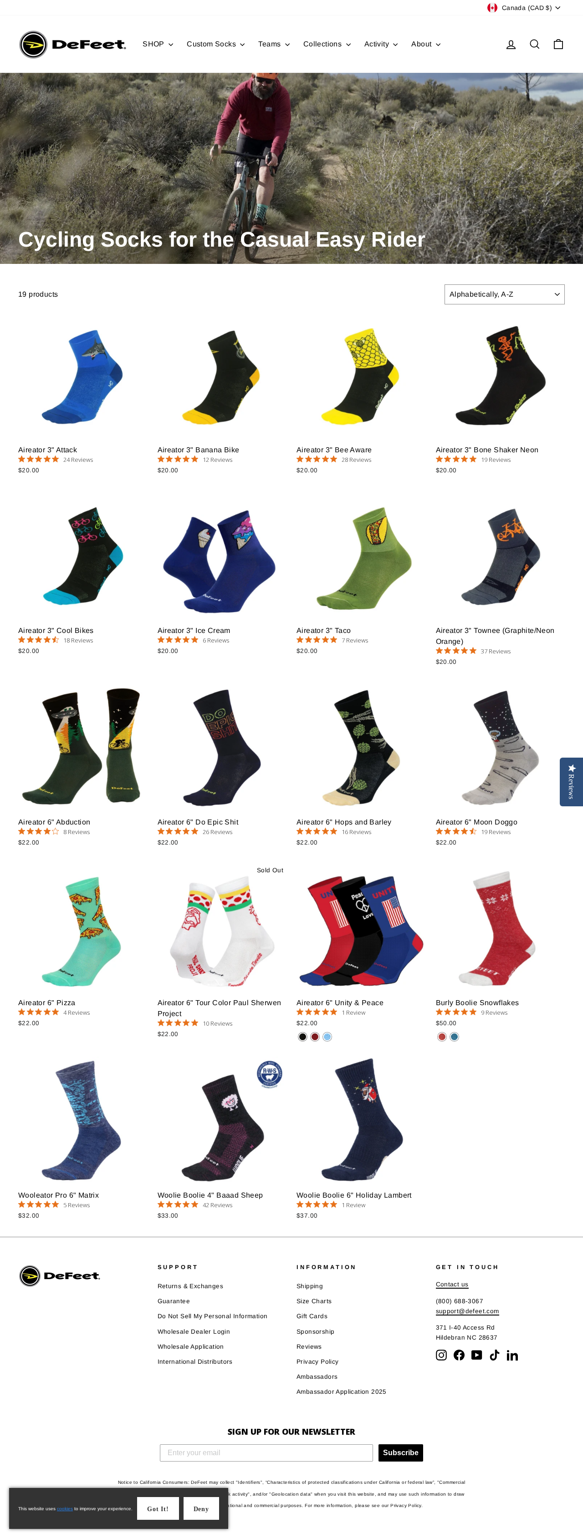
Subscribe (401, 1453)
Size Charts (314, 1301)
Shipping (310, 1286)
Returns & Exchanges (191, 1286)
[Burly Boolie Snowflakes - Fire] (442, 1036)
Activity (377, 44)
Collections (323, 44)
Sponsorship (315, 1331)
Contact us (452, 1284)
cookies (65, 1508)
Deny (201, 1509)
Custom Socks (212, 44)
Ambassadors (317, 1376)
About (422, 44)
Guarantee (174, 1301)
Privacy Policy (318, 1361)
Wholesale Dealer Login (194, 1331)
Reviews (309, 1346)
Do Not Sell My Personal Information (213, 1316)
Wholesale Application (191, 1346)
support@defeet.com (467, 1311)
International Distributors (195, 1361)
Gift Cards (312, 1316)
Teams (270, 44)
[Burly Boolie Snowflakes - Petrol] (454, 1036)
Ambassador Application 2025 (342, 1391)
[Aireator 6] (302, 1036)
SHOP (154, 44)
